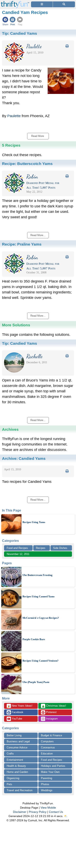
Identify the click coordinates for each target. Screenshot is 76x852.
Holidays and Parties (53, 765)
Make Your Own (50, 771)
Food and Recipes (17, 547)
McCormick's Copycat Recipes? (40, 617)
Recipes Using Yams (33, 522)
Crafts (10, 753)
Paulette (14, 116)
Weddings (46, 790)
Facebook (17, 712)
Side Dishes (60, 547)
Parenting (46, 778)
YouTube (16, 718)
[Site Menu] (42, 4)
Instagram (51, 718)
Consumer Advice (17, 747)
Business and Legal (18, 741)
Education (47, 753)
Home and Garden (17, 771)
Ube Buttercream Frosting (37, 575)
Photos (45, 784)
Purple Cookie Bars (33, 639)
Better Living (14, 735)
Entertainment (15, 759)
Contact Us (56, 811)
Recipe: (27, 163)
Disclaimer (19, 811)
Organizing (13, 778)
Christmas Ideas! (54, 706)
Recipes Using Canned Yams (38, 596)
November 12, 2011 (18, 554)
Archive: (24, 458)
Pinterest (51, 712)
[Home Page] (15, 2)
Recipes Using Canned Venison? (40, 660)
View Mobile (48, 807)
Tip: (19, 33)
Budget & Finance (51, 735)
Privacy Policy (37, 811)
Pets (9, 784)
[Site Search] (64, 4)
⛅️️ (65, 816)
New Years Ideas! (19, 706)
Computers (47, 741)
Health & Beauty (16, 765)
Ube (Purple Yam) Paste (35, 682)
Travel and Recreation (19, 790)
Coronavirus (48, 747)
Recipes (40, 547)
